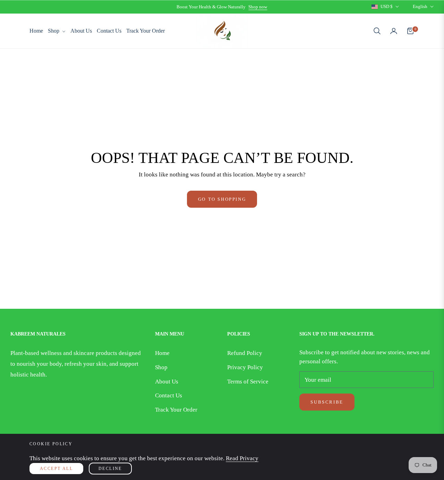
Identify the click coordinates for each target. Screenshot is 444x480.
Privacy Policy (245, 367)
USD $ (387, 6)
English (420, 6)
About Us (166, 381)
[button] (377, 31)
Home (162, 353)
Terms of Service (247, 381)
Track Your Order (176, 409)
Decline (110, 468)
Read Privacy (242, 458)
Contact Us (168, 395)
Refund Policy (244, 353)
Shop (161, 367)
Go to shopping (222, 199)
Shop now (257, 6)
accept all (56, 468)
